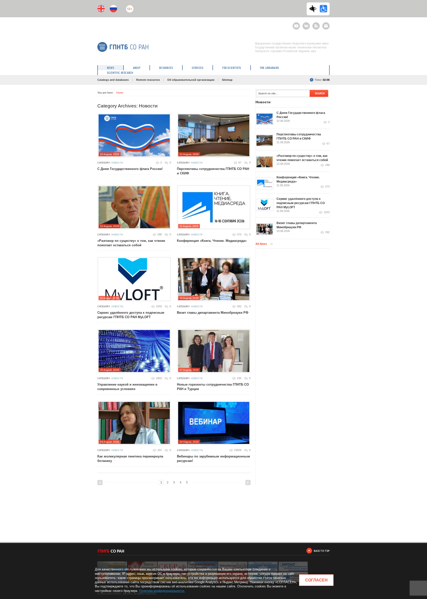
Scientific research (120, 72)
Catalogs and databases (113, 79)
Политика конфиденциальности (161, 591)
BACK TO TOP (322, 551)
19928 (237, 450)
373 (239, 234)
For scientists (231, 67)
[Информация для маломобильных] (323, 8)
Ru (113, 8)
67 (239, 162)
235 (239, 378)
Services (197, 67)
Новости (117, 163)
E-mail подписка (326, 26)
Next (248, 482)
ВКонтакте (306, 23)
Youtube (296, 23)
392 (239, 306)
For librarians (269, 67)
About (136, 67)
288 (159, 234)
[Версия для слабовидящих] (314, 8)
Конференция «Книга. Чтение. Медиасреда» (212, 241)
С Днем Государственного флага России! (130, 169)
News (110, 67)
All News (261, 243)
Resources (166, 67)
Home (119, 92)
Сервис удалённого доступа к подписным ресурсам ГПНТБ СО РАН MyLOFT (301, 203)
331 (159, 450)
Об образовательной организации (190, 79)
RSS (315, 23)
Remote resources (148, 79)
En (101, 8)
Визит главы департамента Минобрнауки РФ (212, 312)
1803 (159, 378)
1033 (159, 306)
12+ (128, 6)
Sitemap (227, 79)
